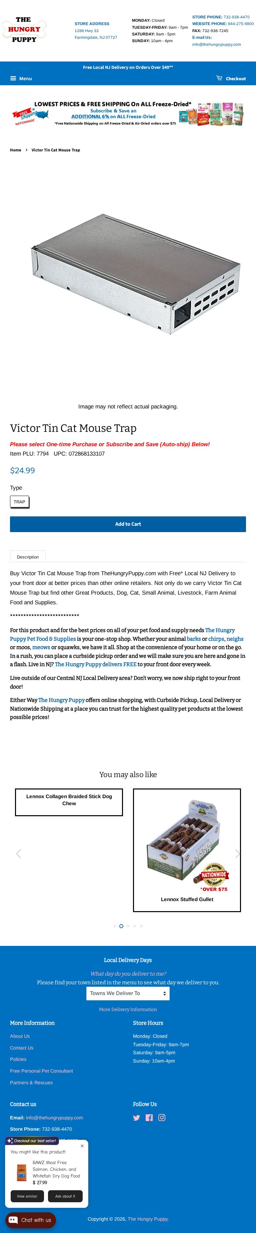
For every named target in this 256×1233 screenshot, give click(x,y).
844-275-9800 (223, 23)
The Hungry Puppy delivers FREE (96, 664)
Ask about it (65, 1196)
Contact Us (21, 1048)
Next (238, 853)
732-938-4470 (221, 17)
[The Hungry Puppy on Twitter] (136, 1119)
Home (15, 150)
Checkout (235, 79)
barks (194, 639)
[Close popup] (82, 1146)
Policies (18, 1059)
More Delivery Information (128, 1009)
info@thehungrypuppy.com (54, 1117)
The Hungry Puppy (62, 700)
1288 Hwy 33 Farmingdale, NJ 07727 (96, 30)
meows (41, 647)
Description (28, 557)
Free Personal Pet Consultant (41, 1071)
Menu (25, 78)
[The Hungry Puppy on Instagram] (161, 1119)
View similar (27, 1196)
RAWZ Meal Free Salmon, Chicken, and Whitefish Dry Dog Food (56, 1169)
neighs (235, 639)
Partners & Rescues (31, 1082)
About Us (20, 1036)
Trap (19, 501)
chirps (216, 639)
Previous (18, 853)
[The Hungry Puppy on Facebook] (149, 1119)
